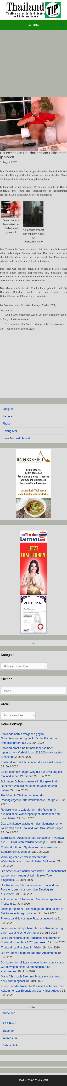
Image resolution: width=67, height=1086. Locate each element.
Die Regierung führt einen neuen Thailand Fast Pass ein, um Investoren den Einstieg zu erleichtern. (30, 890)
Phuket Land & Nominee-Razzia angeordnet (29, 918)
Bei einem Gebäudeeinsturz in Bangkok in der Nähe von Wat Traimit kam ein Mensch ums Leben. (30, 786)
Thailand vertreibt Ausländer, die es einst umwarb (32, 762)
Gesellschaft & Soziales (17, 305)
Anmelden (8, 1013)
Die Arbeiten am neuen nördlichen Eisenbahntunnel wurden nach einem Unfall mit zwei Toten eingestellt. (33, 875)
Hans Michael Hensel (16, 438)
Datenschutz (10, 1045)
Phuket (6, 423)
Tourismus (6, 310)
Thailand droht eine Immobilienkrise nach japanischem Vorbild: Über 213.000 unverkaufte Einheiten (31, 752)
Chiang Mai (9, 431)
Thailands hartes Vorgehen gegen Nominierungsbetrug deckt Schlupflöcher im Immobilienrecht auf (29, 738)
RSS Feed (8, 1023)
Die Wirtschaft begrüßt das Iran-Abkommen (29, 952)
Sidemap (8, 1030)
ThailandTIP (48, 305)
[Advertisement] (33, 63)
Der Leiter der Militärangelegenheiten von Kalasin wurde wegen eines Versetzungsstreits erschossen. (32, 967)
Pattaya (36, 305)
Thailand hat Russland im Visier (21, 947)
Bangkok (8, 409)
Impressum (9, 1038)
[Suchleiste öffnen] (62, 25)
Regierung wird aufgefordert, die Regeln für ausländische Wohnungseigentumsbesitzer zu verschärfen (30, 814)
